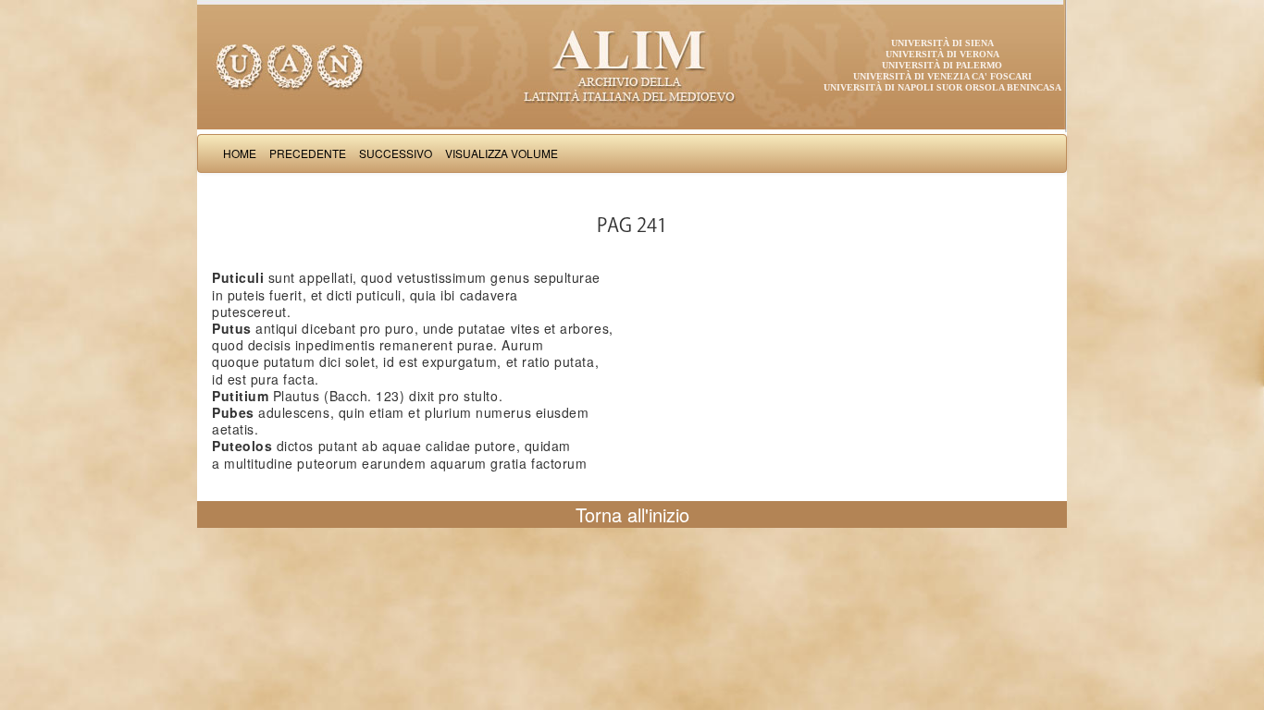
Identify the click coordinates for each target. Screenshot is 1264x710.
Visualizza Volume (501, 153)
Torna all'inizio (632, 514)
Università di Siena (942, 43)
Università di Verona (942, 54)
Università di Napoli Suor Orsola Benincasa (942, 87)
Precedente (307, 153)
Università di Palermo (942, 65)
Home (239, 153)
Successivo (395, 153)
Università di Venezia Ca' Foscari (942, 76)
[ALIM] (632, 64)
